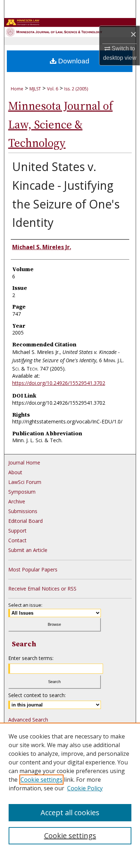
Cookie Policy (85, 788)
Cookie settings (41, 780)
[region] (70, 788)
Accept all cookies (70, 812)
